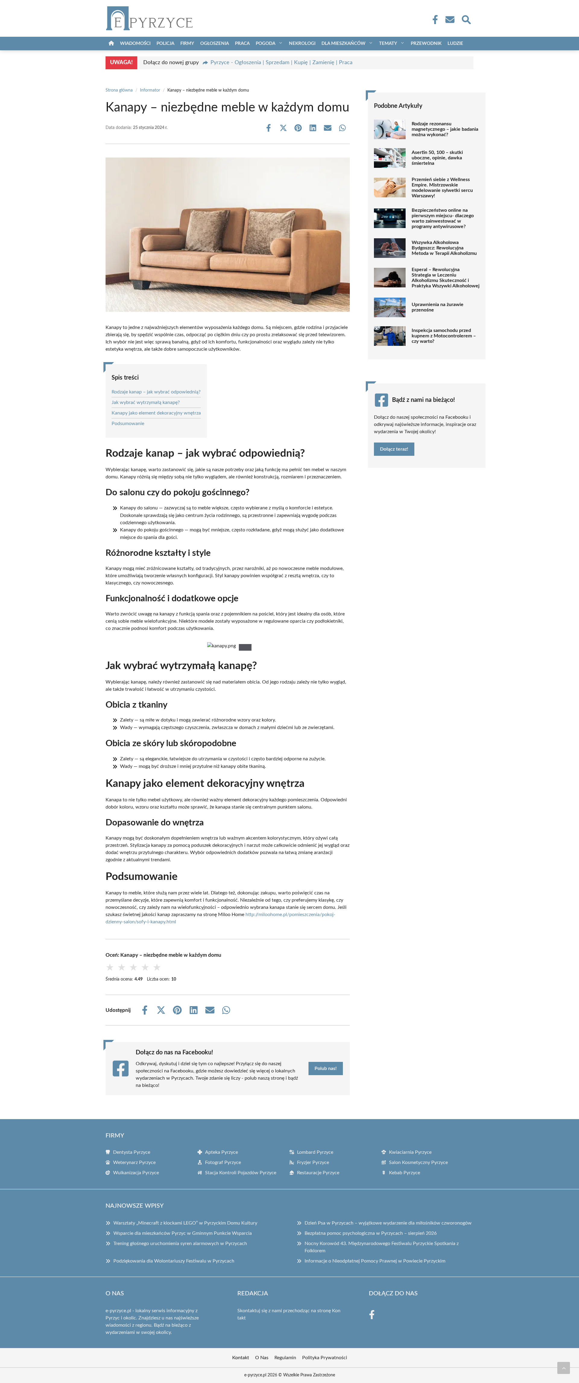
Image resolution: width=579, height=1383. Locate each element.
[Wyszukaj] (465, 19)
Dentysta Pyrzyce (131, 1152)
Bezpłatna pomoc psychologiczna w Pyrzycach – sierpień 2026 (371, 1233)
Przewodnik (426, 43)
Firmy (187, 43)
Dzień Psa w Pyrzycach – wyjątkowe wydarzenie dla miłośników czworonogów (388, 1223)
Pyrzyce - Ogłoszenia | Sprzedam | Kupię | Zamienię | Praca (281, 62)
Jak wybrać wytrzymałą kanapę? (146, 402)
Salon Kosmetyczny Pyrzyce (418, 1162)
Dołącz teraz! (394, 449)
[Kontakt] (449, 19)
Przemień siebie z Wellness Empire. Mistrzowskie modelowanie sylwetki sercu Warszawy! (442, 187)
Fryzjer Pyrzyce (313, 1162)
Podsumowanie (128, 423)
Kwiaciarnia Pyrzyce (410, 1152)
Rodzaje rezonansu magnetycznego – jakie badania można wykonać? (445, 129)
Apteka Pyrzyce (221, 1152)
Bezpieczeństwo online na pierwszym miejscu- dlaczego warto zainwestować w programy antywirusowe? (443, 218)
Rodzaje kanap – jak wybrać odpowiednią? (156, 392)
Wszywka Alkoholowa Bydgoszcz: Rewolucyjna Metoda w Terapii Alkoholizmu (444, 248)
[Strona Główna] (111, 43)
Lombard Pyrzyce (315, 1152)
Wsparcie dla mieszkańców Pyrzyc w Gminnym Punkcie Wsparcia (182, 1233)
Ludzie (455, 43)
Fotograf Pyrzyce (223, 1162)
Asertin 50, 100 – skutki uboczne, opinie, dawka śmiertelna (437, 158)
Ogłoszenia (214, 43)
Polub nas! (326, 1068)
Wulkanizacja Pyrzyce (136, 1172)
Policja (165, 43)
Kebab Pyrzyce (404, 1172)
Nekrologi (302, 43)
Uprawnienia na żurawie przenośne (438, 307)
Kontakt (240, 1357)
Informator (150, 90)
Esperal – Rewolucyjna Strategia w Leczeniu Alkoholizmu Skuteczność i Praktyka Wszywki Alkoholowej (445, 277)
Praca (242, 43)
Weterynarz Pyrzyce (134, 1162)
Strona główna (119, 90)
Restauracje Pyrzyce (318, 1172)
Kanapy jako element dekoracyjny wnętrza (156, 413)
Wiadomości (135, 43)
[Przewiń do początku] (563, 1368)
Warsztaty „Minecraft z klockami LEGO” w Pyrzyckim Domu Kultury (185, 1223)
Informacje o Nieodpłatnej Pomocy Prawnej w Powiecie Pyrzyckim (375, 1261)
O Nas (261, 1357)
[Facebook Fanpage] (433, 19)
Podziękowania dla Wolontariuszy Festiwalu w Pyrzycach (173, 1261)
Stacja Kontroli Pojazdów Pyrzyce (240, 1172)
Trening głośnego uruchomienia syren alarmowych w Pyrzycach (180, 1243)
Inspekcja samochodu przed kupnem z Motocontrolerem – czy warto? (444, 336)
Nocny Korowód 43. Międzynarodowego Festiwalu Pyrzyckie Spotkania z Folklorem (382, 1247)
